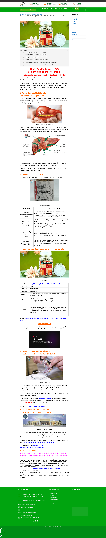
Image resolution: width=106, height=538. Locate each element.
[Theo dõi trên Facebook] (33, 521)
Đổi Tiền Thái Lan (67, 8)
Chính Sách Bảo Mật (54, 501)
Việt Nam (74, 42)
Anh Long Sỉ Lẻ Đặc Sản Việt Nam (60, 11)
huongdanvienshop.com (30, 509)
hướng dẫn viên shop (33, 19)
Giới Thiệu (52, 495)
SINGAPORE (74, 34)
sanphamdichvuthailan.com (31, 512)
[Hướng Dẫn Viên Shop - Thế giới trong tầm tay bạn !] (24, 4)
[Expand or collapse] (67, 50)
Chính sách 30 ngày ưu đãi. (37, 406)
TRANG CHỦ (44, 8)
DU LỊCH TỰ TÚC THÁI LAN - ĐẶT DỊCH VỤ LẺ (78, 19)
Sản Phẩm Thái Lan (28, 14)
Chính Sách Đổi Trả (53, 497)
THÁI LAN (74, 37)
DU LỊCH (60, 8)
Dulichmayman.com (30, 515)
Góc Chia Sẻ (22, 14)
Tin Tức (76, 8)
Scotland (74, 32)
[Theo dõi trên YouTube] (37, 521)
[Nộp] (85, 10)
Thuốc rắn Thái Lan (35, 14)
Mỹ (72, 28)
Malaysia (73, 25)
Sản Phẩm (55, 8)
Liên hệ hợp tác (53, 503)
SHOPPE (37, 517)
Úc (72, 39)
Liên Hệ (72, 8)
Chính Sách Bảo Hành (54, 499)
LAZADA (33, 517)
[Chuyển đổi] (84, 36)
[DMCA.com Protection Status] (80, 511)
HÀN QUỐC (74, 23)
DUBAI (73, 21)
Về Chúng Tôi (50, 8)
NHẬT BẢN (74, 30)
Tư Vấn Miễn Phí (44, 324)
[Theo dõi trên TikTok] (35, 521)
